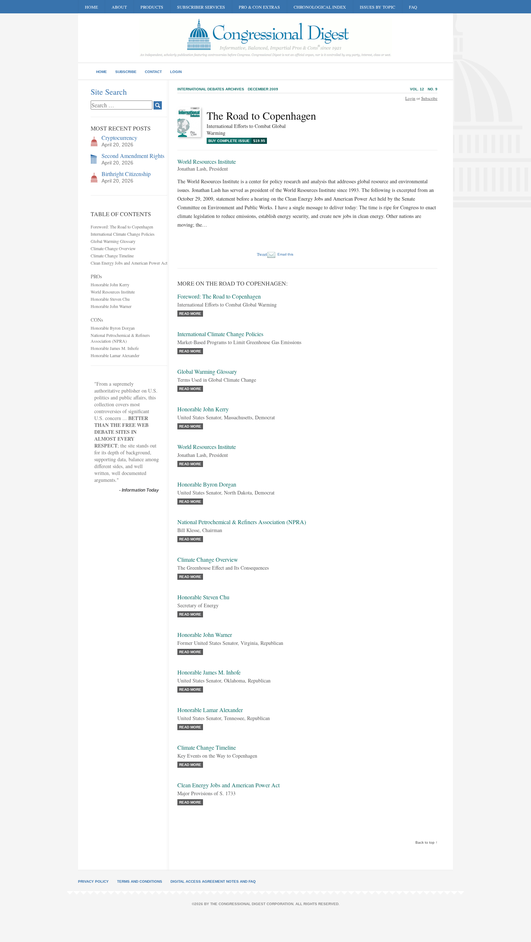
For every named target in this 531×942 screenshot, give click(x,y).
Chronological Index (320, 7)
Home (91, 7)
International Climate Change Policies (123, 234)
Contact (153, 72)
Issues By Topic (377, 7)
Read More (190, 314)
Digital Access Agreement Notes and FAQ (213, 881)
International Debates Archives (210, 89)
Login (176, 72)
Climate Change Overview (113, 248)
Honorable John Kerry (110, 284)
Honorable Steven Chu (110, 299)
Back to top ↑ (426, 842)
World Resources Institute (113, 292)
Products (152, 7)
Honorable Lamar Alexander (115, 355)
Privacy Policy (93, 881)
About (119, 7)
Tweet (262, 254)
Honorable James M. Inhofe (115, 348)
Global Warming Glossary (113, 241)
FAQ (413, 7)
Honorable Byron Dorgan (113, 328)
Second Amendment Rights (133, 155)
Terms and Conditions (139, 881)
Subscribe (126, 72)
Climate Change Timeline (112, 255)
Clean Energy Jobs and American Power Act (129, 263)
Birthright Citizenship (126, 173)
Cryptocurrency (119, 137)
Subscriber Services (201, 7)
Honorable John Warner (111, 306)
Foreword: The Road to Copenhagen (122, 227)
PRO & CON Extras (259, 7)
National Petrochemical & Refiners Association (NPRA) (120, 338)
